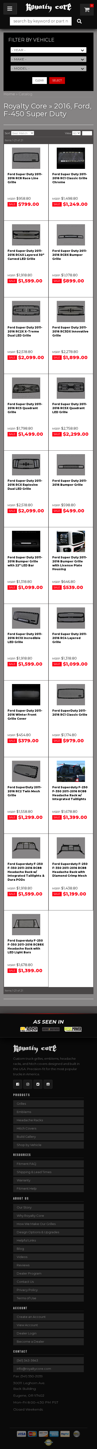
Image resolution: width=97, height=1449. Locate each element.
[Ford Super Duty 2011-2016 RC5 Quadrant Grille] (26, 388)
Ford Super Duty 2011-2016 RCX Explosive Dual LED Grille (25, 484)
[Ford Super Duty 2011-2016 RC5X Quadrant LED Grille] (70, 388)
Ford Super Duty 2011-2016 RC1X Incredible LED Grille (25, 638)
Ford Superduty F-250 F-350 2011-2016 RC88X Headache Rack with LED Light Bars (26, 946)
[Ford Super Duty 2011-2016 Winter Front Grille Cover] (26, 694)
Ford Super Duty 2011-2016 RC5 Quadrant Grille (25, 408)
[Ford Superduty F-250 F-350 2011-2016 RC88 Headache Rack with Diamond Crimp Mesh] (70, 848)
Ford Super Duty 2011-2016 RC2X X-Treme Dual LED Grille (25, 331)
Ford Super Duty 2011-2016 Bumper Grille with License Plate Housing (69, 563)
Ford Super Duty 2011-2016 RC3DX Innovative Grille (70, 331)
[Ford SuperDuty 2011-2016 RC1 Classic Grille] (70, 694)
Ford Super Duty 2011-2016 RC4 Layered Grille (69, 638)
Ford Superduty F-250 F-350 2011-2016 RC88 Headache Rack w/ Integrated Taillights (70, 793)
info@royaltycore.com (34, 1368)
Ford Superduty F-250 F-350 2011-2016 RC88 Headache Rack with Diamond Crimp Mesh (70, 869)
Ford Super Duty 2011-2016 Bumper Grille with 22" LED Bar (25, 561)
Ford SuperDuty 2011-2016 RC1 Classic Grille (69, 712)
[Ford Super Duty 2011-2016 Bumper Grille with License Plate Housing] (70, 541)
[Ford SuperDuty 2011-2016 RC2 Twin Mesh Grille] (26, 771)
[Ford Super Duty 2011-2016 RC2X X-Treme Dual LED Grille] (26, 311)
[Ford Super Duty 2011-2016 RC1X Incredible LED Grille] (26, 618)
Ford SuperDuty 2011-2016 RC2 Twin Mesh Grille (25, 791)
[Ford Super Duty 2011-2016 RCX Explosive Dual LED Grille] (26, 464)
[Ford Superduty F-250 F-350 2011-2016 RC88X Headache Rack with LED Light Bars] (26, 924)
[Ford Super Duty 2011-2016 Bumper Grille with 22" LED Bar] (26, 541)
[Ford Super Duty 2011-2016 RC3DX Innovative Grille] (70, 311)
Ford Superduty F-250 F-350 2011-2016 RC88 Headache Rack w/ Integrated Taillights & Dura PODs (26, 871)
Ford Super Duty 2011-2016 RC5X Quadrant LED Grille (69, 408)
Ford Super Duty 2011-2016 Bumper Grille (69, 482)
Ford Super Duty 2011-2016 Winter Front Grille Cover (25, 714)
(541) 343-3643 (27, 1360)
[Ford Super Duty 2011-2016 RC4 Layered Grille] (70, 618)
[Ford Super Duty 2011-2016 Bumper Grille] (70, 464)
